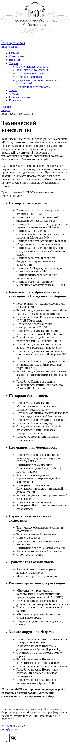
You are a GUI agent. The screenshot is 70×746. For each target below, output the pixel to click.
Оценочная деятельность (32, 66)
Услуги (13, 63)
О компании (17, 56)
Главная (14, 53)
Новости (14, 59)
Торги (13, 90)
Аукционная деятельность (33, 86)
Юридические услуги (30, 73)
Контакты (15, 100)
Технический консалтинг (32, 69)
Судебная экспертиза (29, 76)
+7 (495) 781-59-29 (13, 43)
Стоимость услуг (20, 97)
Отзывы (14, 93)
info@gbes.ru (9, 46)
